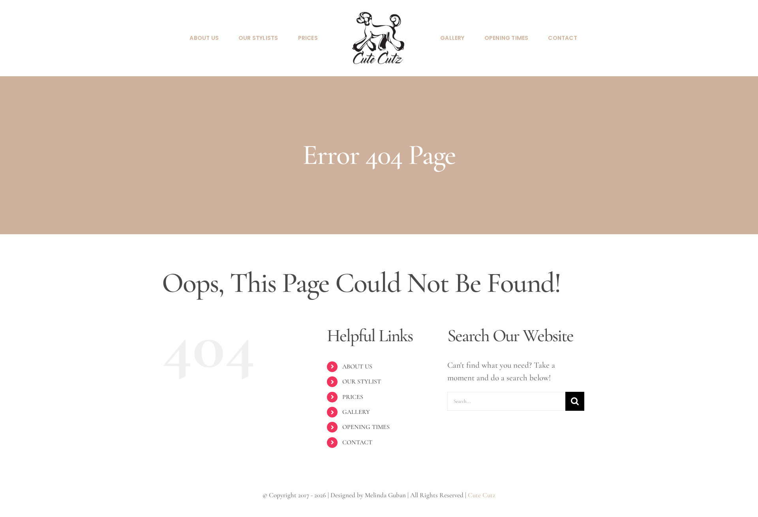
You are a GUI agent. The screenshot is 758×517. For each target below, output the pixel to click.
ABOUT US (357, 366)
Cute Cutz (481, 495)
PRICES (352, 397)
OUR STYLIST (361, 381)
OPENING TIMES (366, 427)
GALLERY (356, 412)
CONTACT (357, 442)
